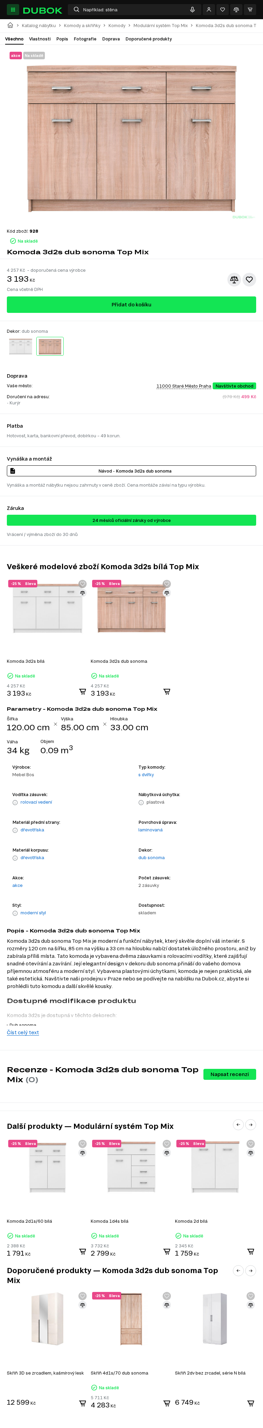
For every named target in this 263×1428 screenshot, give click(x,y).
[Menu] (13, 9)
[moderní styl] (15, 913)
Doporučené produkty (148, 38)
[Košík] (250, 9)
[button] (238, 1124)
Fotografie (85, 38)
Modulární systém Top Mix (161, 25)
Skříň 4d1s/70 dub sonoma (119, 1372)
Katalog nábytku (39, 25)
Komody (117, 25)
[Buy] (82, 691)
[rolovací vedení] (15, 802)
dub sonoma (151, 857)
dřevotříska (32, 829)
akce (17, 885)
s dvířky (146, 774)
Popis (62, 38)
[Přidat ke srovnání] (234, 279)
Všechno (14, 38)
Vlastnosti (40, 38)
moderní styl (33, 912)
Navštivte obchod (234, 385)
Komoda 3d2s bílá (26, 661)
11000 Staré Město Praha (183, 385)
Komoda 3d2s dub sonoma (119, 661)
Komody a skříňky (82, 25)
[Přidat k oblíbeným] (249, 279)
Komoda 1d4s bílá (109, 1221)
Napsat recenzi (230, 1074)
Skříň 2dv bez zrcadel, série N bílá (210, 1372)
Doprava (111, 38)
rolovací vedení (36, 802)
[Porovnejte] (236, 9)
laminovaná (150, 829)
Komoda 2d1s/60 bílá (29, 1221)
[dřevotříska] (15, 830)
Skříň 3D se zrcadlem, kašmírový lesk (45, 1372)
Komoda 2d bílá (191, 1221)
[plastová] (141, 802)
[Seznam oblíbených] (222, 9)
